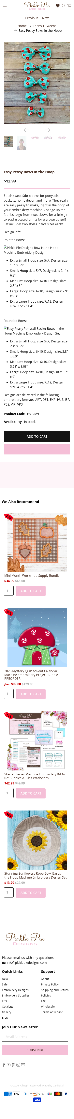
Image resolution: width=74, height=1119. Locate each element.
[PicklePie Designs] (37, 6)
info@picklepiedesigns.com (27, 962)
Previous (31, 18)
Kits (4, 1001)
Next (45, 18)
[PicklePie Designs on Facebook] (4, 1065)
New (5, 979)
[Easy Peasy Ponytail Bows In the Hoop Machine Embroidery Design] (37, 83)
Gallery (6, 1012)
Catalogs (7, 1006)
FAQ (43, 1001)
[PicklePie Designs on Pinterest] (13, 1065)
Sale (4, 984)
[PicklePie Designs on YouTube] (8, 1065)
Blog (5, 1017)
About (45, 979)
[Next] (47, 130)
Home (22, 25)
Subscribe (35, 1050)
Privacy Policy (50, 984)
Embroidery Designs (15, 990)
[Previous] (27, 130)
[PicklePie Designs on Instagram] (18, 1065)
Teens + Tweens (44, 25)
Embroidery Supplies (16, 995)
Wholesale (48, 1006)
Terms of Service (52, 1012)
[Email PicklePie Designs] (23, 1065)
